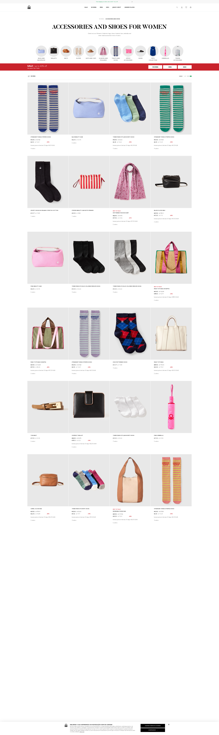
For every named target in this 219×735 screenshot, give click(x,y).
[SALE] (109, 67)
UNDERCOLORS (129, 7)
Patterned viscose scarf (121, 212)
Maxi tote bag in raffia (161, 288)
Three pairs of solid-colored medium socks (86, 286)
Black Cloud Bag (159, 210)
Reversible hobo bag (119, 511)
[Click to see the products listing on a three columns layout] (191, 76)
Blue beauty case (77, 137)
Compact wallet (77, 435)
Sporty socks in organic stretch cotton (44, 210)
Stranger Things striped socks (41, 137)
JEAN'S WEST (116, 7)
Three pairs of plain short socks (123, 137)
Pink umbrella (158, 435)
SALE (86, 7)
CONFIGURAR (152, 730)
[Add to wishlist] (30, 85)
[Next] (132, 1)
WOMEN (93, 7)
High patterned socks (120, 362)
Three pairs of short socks (80, 508)
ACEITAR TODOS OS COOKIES (153, 725)
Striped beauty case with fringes (83, 210)
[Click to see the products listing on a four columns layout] (188, 76)
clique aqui (82, 731)
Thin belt (34, 435)
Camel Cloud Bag (36, 508)
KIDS (107, 7)
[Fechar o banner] (168, 724)
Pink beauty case (36, 286)
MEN (101, 7)
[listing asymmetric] (185, 76)
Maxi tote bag (159, 362)
